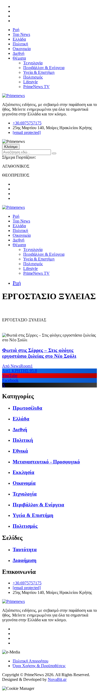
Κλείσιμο (10, 147)
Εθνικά (20, 451)
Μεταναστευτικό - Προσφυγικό (46, 461)
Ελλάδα (19, 39)
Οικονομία (22, 48)
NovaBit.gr (57, 679)
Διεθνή (18, 53)
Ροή (16, 29)
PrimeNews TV (36, 86)
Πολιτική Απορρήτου (30, 661)
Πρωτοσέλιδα (27, 408)
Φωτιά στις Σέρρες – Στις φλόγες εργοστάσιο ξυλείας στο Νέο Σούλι (39, 353)
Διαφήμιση (24, 560)
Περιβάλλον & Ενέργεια (43, 67)
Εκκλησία (23, 472)
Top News (21, 34)
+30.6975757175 (27, 123)
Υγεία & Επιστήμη (38, 72)
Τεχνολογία (33, 63)
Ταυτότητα (25, 549)
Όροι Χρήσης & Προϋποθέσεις (39, 665)
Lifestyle (30, 82)
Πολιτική (20, 44)
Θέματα (19, 58)
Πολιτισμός (33, 77)
